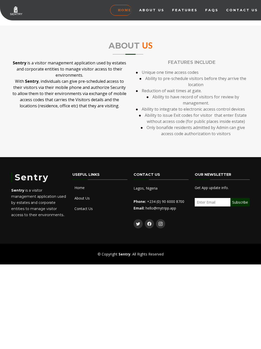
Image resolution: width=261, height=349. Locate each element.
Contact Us (242, 10)
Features (185, 10)
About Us (151, 10)
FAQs (211, 10)
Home (125, 10)
